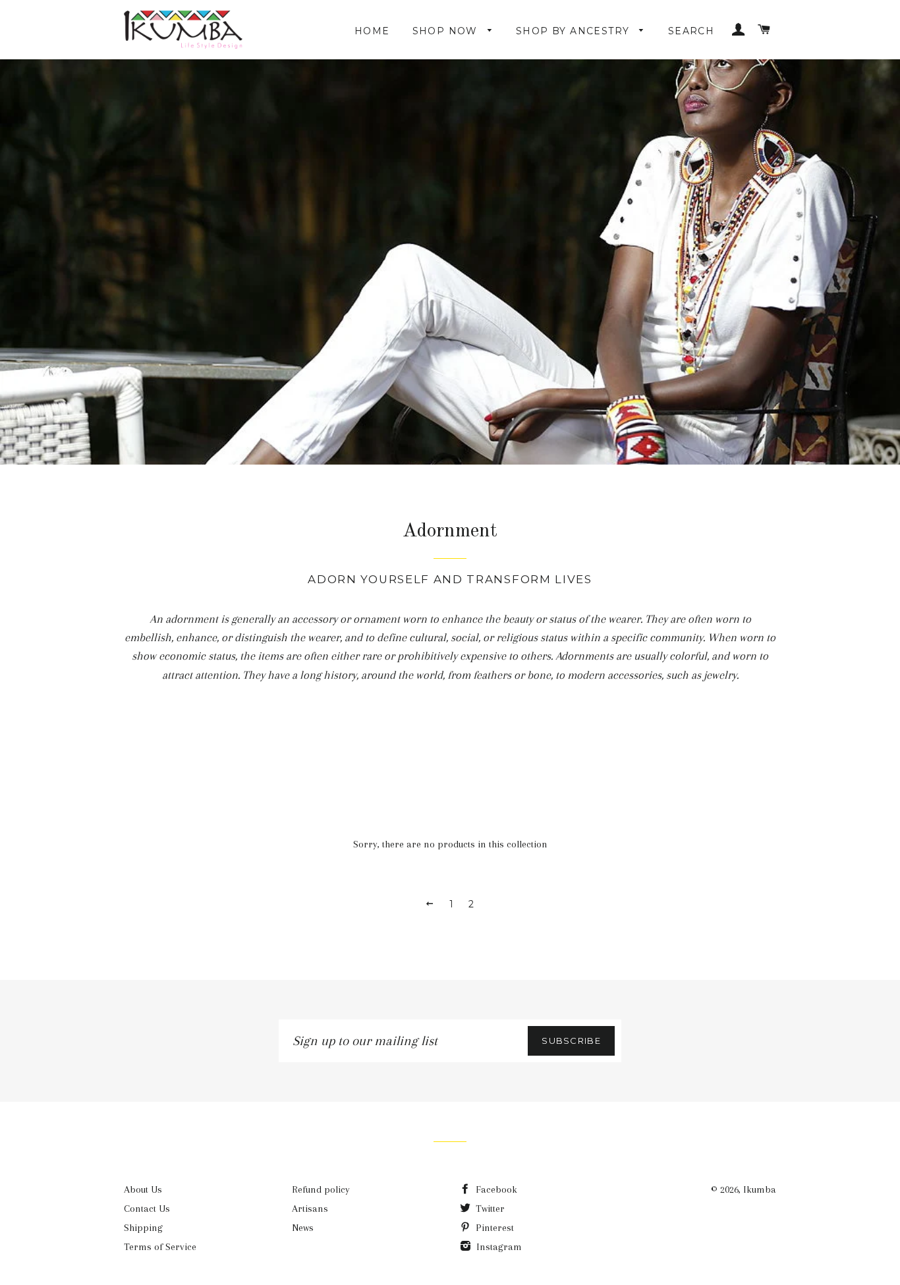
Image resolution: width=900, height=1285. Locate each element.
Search (691, 31)
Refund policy (321, 1189)
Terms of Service (160, 1247)
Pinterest (493, 1228)
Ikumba (759, 1189)
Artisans (310, 1208)
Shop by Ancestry (574, 31)
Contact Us (147, 1208)
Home (372, 31)
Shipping (143, 1228)
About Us (143, 1189)
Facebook (495, 1189)
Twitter (489, 1208)
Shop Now (447, 31)
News (303, 1228)
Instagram (498, 1247)
